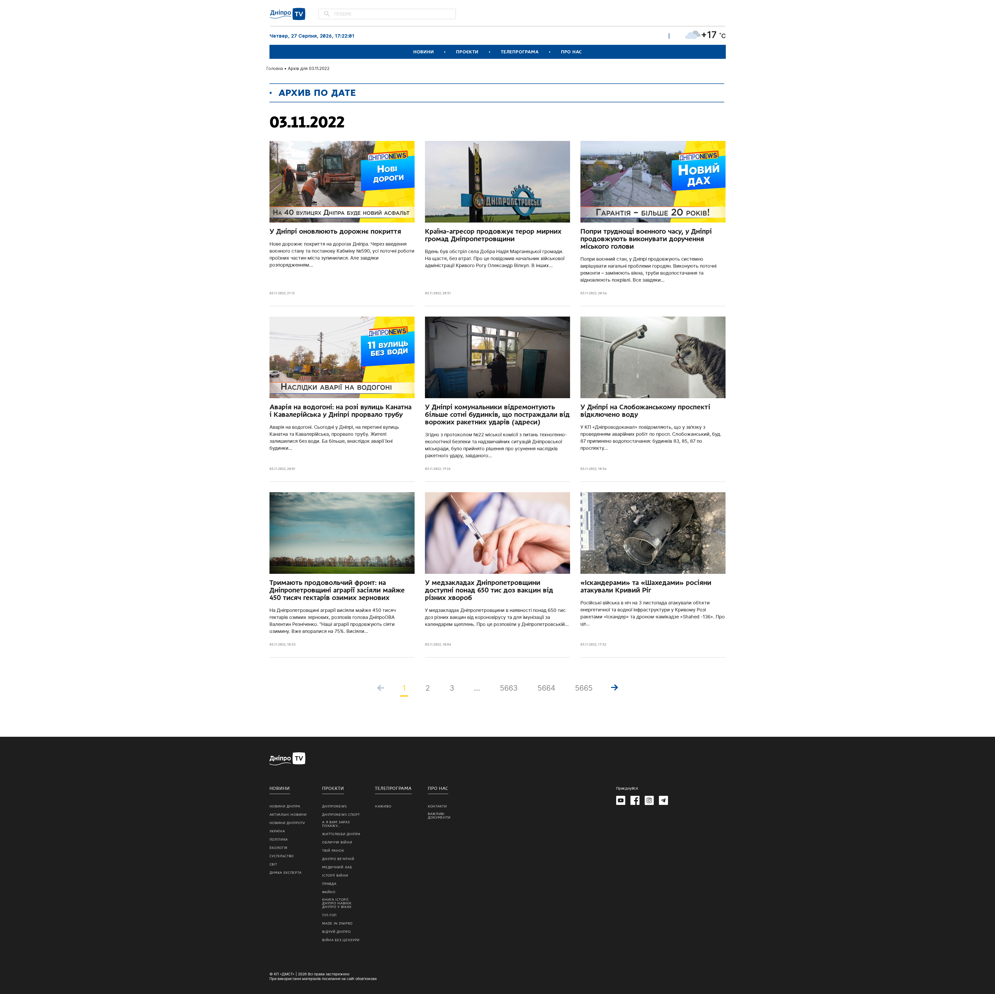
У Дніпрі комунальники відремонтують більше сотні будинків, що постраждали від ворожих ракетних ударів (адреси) (497, 414)
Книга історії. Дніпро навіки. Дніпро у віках (337, 903)
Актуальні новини (288, 815)
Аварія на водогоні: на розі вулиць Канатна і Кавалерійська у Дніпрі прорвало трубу (340, 410)
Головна (274, 68)
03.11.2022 (277, 293)
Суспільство (281, 856)
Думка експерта (285, 873)
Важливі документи (439, 815)
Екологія (278, 848)
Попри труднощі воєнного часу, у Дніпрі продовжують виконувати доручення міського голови (646, 238)
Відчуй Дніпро (336, 932)
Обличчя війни (337, 842)
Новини (423, 51)
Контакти (437, 806)
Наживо (383, 806)
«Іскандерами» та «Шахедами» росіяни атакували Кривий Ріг (645, 586)
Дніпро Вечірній (338, 859)
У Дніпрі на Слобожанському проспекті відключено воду (645, 410)
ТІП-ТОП (329, 915)
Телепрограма (520, 51)
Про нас (571, 51)
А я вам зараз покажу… (336, 824)
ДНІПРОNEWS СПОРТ (341, 815)
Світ (273, 864)
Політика (278, 839)
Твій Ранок (333, 851)
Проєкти (467, 51)
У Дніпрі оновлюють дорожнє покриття (335, 231)
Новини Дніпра (284, 806)
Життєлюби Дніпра (341, 834)
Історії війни (335, 875)
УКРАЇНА (277, 831)
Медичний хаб (337, 867)
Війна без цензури (341, 940)
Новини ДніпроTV (287, 823)
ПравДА (329, 884)
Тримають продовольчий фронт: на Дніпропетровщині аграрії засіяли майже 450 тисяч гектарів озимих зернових (337, 590)
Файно (329, 892)
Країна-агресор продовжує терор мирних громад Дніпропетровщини (493, 235)
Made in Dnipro (337, 923)
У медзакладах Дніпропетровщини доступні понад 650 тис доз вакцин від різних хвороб (489, 590)
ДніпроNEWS (334, 806)
